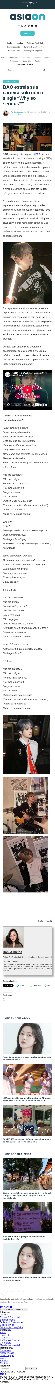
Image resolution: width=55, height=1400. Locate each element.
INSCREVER (31, 1368)
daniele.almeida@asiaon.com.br (37, 957)
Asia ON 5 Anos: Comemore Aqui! (14, 1309)
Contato (38, 61)
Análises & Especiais (42, 58)
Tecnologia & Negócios (33, 51)
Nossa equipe (7, 1355)
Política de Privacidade (9, 1385)
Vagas (3, 1358)
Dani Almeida (12, 952)
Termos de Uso (26, 1385)
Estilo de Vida (14, 51)
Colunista (5, 1337)
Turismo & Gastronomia (33, 47)
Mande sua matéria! (25, 65)
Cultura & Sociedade (35, 43)
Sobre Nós (27, 61)
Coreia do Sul (11, 81)
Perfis (3, 58)
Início (9, 43)
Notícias (19, 43)
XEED (37, 154)
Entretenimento (13, 47)
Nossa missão (7, 1353)
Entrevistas (13, 58)
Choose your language (26, 2)
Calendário (14, 61)
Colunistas (26, 58)
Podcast (27, 33)
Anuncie (4, 1360)
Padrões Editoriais (42, 1385)
